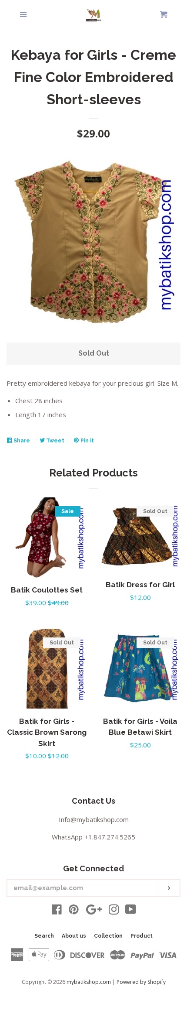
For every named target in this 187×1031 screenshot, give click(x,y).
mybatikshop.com (89, 982)
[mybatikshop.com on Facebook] (56, 911)
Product (141, 936)
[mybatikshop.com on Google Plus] (94, 911)
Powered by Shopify (141, 982)
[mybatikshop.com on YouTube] (130, 911)
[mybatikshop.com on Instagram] (114, 911)
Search (44, 936)
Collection (108, 936)
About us (74, 936)
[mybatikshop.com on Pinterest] (73, 911)
